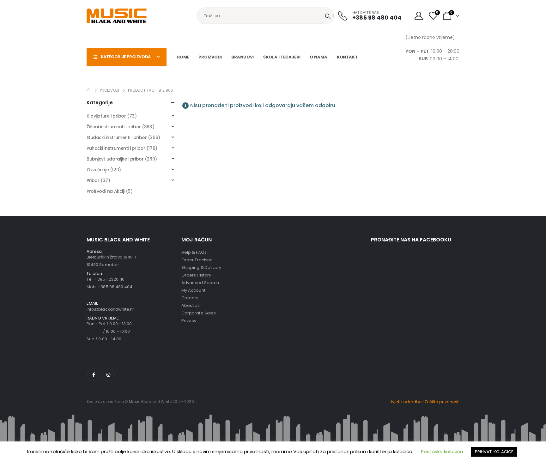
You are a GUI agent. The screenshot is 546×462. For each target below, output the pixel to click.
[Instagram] (108, 374)
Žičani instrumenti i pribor (114, 127)
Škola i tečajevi (281, 57)
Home (183, 57)
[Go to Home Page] (89, 90)
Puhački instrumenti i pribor (116, 148)
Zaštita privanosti (442, 401)
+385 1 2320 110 (109, 279)
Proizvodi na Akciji (105, 191)
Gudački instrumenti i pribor (117, 137)
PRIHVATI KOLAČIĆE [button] (494, 452)
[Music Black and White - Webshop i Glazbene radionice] (117, 16)
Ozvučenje (98, 170)
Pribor (93, 180)
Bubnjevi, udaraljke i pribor (115, 159)
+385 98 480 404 (115, 287)
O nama (318, 57)
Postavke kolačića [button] (442, 451)
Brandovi (242, 57)
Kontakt (347, 57)
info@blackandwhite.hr (110, 309)
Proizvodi (210, 57)
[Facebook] (93, 374)
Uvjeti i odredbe (406, 401)
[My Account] (418, 16)
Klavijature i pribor (106, 116)
